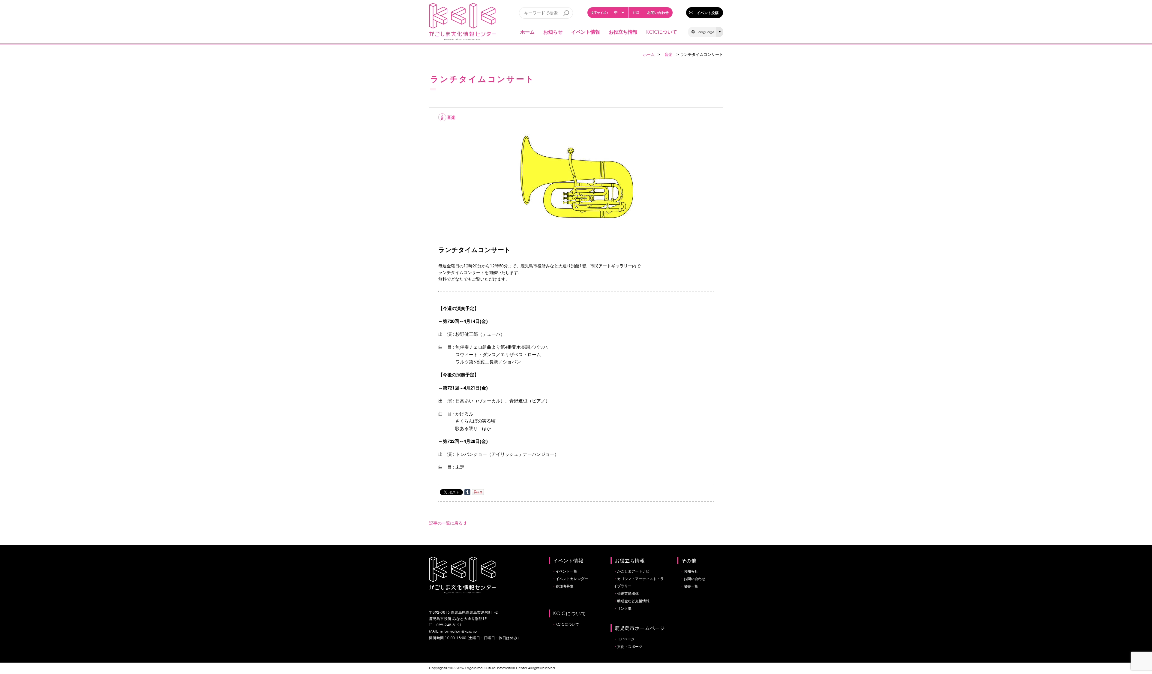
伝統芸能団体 (628, 593)
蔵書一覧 (691, 586)
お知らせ (552, 32)
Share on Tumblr (467, 492)
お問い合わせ (658, 12)
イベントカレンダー (572, 578)
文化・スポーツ (629, 646)
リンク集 (624, 608)
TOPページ (625, 639)
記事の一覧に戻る (446, 523)
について (661, 32)
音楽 (668, 54)
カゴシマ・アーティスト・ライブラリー (639, 582)
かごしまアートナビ (633, 571)
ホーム (527, 32)
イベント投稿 (707, 12)
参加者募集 (565, 586)
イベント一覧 (566, 571)
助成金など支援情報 (633, 600)
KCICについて (567, 624)
